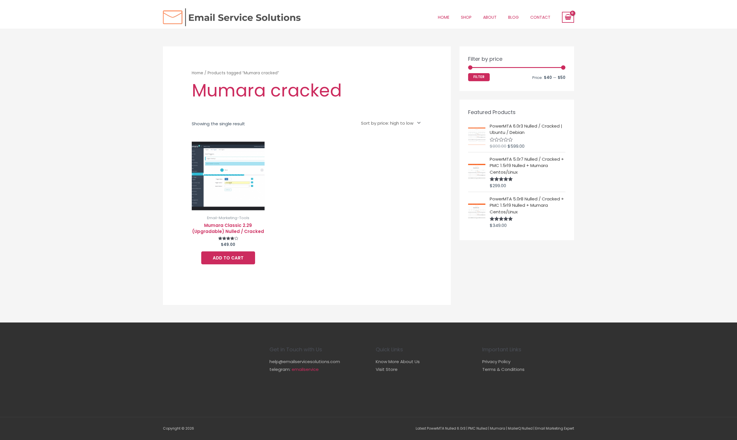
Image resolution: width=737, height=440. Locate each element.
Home (443, 17)
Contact (540, 17)
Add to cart (228, 258)
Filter (479, 77)
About (490, 17)
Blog (513, 17)
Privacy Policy (496, 362)
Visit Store (387, 369)
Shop (466, 17)
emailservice (305, 369)
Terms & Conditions (503, 369)
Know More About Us (398, 362)
